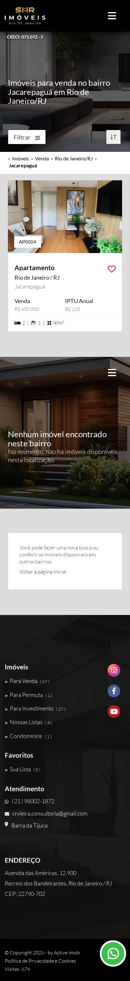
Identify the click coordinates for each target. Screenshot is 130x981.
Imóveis (20, 158)
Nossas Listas (31, 721)
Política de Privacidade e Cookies (40, 961)
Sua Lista (25, 769)
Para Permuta (31, 694)
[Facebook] (114, 693)
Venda (42, 158)
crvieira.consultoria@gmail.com (49, 813)
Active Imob (67, 952)
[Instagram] (114, 672)
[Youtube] (114, 714)
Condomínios (31, 735)
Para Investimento (38, 708)
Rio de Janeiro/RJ (74, 158)
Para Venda (30, 680)
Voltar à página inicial (42, 571)
